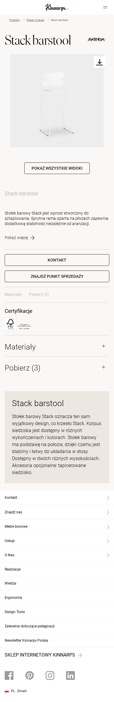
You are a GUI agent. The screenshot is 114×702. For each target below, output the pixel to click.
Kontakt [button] (57, 260)
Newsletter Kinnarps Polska (26, 640)
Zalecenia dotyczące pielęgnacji (30, 626)
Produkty (14, 20)
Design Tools (15, 612)
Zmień (22, 691)
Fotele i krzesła (35, 20)
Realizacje (12, 569)
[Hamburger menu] (105, 7)
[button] (57, 276)
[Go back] (12, 7)
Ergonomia (13, 598)
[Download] (100, 62)
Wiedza (10, 583)
